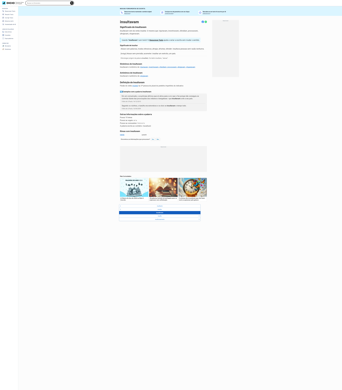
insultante (160, 206)
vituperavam (190, 67)
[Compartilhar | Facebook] (203, 22)
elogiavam (144, 76)
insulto (160, 216)
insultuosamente (159, 219)
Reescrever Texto (156, 40)
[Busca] (71, 3)
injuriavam (144, 67)
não (158, 139)
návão (122, 135)
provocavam (172, 67)
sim (153, 139)
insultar (135, 86)
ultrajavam (181, 67)
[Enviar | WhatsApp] (206, 22)
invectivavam (154, 67)
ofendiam (163, 67)
